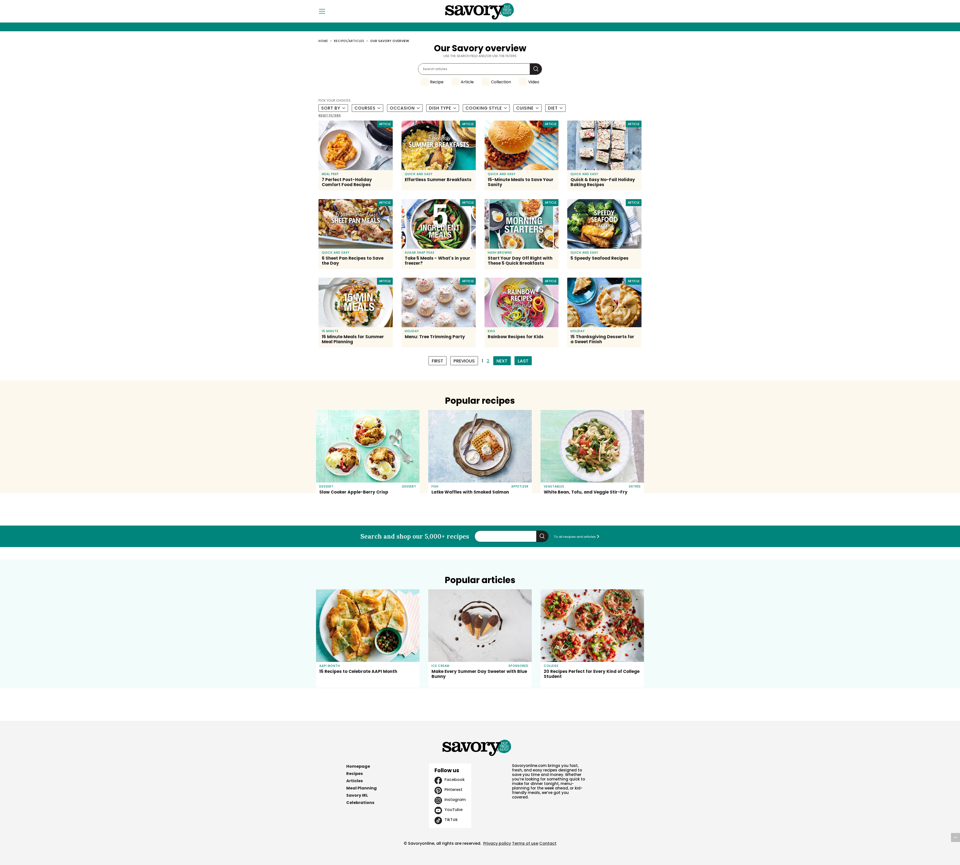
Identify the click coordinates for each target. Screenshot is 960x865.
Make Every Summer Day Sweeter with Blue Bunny (479, 673)
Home (323, 41)
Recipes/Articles (349, 41)
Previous (464, 361)
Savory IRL (357, 795)
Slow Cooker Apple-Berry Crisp (353, 492)
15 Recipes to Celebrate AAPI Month (358, 671)
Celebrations (360, 802)
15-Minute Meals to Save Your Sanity (521, 182)
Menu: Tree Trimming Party (435, 337)
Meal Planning (361, 788)
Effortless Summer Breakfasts (438, 180)
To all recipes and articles (575, 536)
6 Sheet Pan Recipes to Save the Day (353, 260)
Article (467, 82)
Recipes (354, 773)
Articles (354, 781)
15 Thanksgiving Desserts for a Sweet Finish (602, 339)
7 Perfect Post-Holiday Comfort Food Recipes (347, 182)
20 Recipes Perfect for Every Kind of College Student (592, 673)
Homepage (358, 766)
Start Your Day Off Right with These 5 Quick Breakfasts (520, 260)
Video (533, 82)
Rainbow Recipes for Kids (516, 337)
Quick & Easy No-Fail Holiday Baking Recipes (602, 182)
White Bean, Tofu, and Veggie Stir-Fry (586, 492)
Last (523, 361)
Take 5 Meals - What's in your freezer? (437, 260)
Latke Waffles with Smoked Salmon (470, 492)
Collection (501, 82)
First (437, 361)
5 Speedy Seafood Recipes (599, 258)
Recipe (437, 82)
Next (502, 361)
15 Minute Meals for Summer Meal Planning (353, 339)
